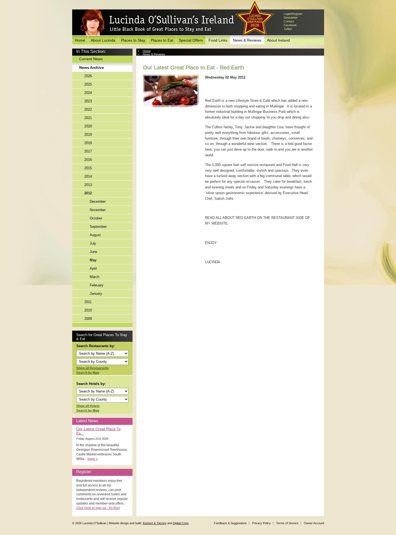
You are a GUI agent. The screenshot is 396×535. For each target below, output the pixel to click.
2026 (88, 76)
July (93, 243)
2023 (88, 101)
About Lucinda (103, 40)
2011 (88, 302)
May (93, 260)
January (96, 294)
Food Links (218, 40)
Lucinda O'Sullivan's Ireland (157, 22)
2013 (88, 185)
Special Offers (191, 40)
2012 (88, 193)
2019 (88, 135)
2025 (88, 84)
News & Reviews (247, 40)
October (96, 218)
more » (93, 459)
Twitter (288, 29)
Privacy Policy (261, 523)
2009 (88, 319)
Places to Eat (162, 40)
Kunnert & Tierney (154, 523)
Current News (91, 59)
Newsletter (291, 17)
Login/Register (293, 13)
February (96, 285)
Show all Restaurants (92, 368)
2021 (88, 118)
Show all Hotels (88, 406)
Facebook (290, 25)
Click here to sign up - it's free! (98, 508)
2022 (88, 109)
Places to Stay (133, 40)
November (98, 210)
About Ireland (278, 40)
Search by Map (87, 373)
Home (80, 40)
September (98, 227)
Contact (289, 21)
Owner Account (314, 523)
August (95, 235)
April (93, 268)
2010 (88, 310)
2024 (88, 93)
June (93, 252)
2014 (88, 176)
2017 (88, 151)
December (98, 201)
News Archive (91, 67)
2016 (88, 160)
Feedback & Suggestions (230, 523)
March (94, 277)
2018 (88, 143)
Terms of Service (287, 523)
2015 (88, 168)
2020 (88, 126)
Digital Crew (181, 523)
